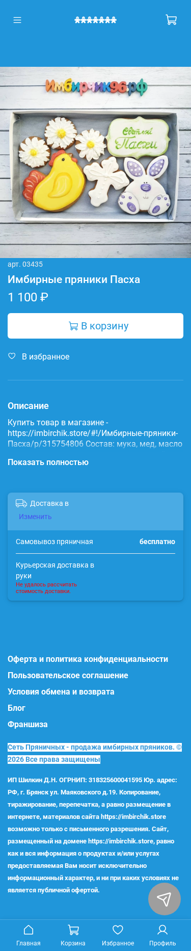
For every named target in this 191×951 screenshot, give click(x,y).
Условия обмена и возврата (61, 692)
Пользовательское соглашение (68, 675)
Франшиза (28, 724)
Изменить (35, 516)
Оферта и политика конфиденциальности (88, 659)
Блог (16, 708)
